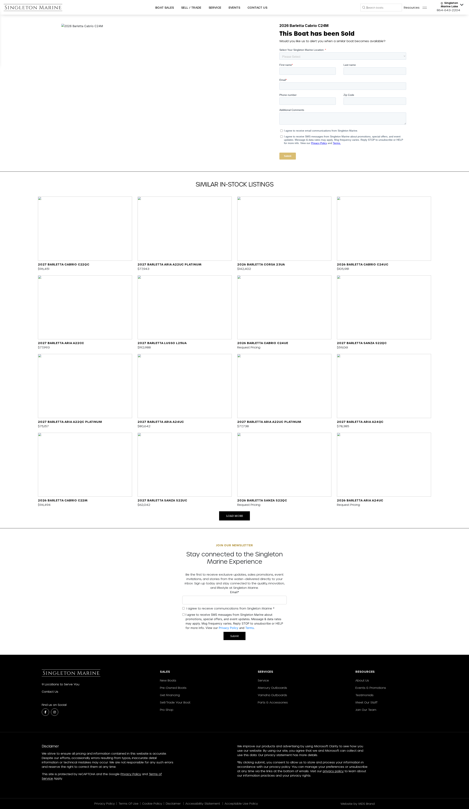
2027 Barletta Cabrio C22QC (63, 264)
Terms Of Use (129, 803)
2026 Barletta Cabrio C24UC (362, 264)
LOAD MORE (234, 516)
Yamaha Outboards (272, 695)
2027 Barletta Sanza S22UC (162, 500)
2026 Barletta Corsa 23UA (261, 264)
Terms (249, 628)
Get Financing (170, 695)
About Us (362, 680)
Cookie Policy (152, 803)
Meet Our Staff (366, 702)
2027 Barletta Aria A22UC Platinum (169, 264)
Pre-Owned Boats (173, 687)
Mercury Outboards (272, 687)
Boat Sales (164, 7)
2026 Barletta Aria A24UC (360, 500)
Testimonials (364, 695)
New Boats (168, 680)
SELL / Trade (191, 7)
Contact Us (257, 7)
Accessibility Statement (203, 803)
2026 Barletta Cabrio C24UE (262, 343)
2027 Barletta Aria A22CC (61, 343)
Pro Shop (166, 709)
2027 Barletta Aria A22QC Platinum (70, 421)
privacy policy (333, 771)
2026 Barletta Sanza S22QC (262, 500)
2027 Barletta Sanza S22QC (362, 343)
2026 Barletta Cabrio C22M (63, 500)
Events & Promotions (370, 687)
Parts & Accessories (273, 702)
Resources (412, 7)
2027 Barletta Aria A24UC (161, 421)
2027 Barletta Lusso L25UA (162, 343)
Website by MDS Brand (358, 803)
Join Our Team (365, 709)
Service (263, 680)
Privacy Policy (228, 628)
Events (234, 7)
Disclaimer (174, 803)
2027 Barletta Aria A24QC (360, 421)
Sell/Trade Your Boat (175, 702)
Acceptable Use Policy (242, 803)
